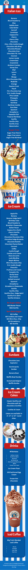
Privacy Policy (21, 565)
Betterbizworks (13, 565)
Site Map (14, 567)
